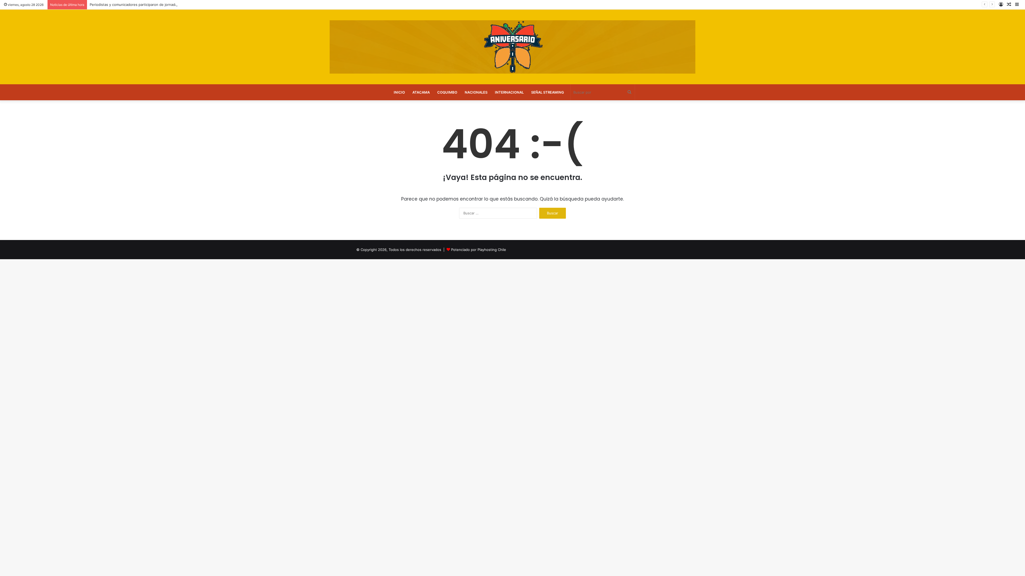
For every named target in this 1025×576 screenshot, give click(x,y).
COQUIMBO (447, 92)
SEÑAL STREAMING (547, 92)
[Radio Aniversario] (512, 47)
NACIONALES (476, 92)
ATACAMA (421, 92)
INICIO (399, 92)
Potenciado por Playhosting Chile (478, 249)
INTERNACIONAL (509, 92)
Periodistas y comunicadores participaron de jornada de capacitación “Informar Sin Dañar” (164, 4)
